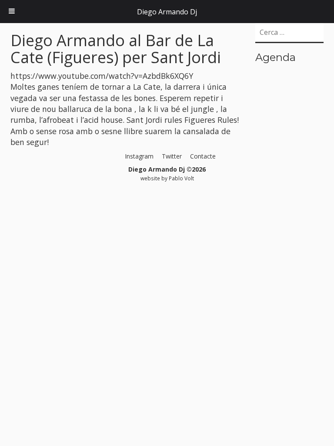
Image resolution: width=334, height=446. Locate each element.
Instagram (139, 156)
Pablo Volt (181, 178)
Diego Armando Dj (167, 12)
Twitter (172, 156)
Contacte (203, 156)
